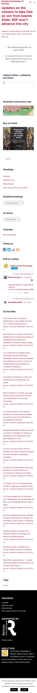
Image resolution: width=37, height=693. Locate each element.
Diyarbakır (6, 585)
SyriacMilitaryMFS (15, 302)
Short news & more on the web (15, 188)
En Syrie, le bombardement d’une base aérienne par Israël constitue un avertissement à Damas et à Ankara (18, 470)
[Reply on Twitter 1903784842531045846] (10, 293)
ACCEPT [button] (24, 689)
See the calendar (9, 235)
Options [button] (14, 689)
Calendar (6, 176)
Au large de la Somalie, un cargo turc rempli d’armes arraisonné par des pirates (17, 380)
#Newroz (18, 285)
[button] (30, 2)
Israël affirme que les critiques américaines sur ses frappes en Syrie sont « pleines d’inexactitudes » (17, 321)
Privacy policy (7, 640)
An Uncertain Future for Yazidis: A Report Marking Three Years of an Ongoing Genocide (18, 59)
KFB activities (8, 184)
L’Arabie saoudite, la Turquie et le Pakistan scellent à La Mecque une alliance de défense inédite (16, 534)
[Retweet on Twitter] (13, 273)
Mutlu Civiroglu (14, 277)
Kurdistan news (9, 180)
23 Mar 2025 (27, 277)
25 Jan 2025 (27, 302)
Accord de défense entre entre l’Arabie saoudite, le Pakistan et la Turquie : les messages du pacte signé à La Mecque (18, 518)
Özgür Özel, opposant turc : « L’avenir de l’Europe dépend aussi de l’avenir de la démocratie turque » (18, 563)
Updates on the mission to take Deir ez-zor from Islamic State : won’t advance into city (18, 34)
